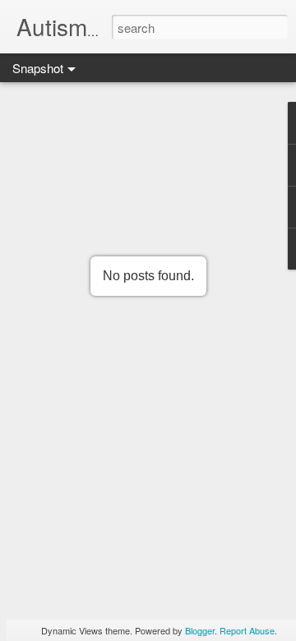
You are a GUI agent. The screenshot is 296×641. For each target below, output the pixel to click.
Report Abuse (247, 630)
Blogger (200, 630)
